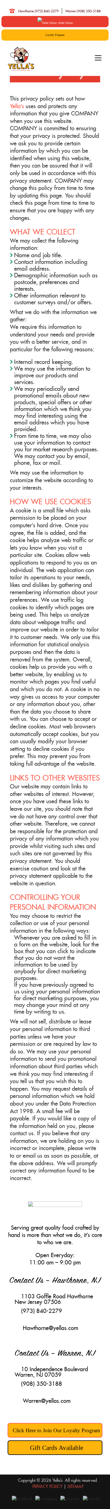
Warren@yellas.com (47, 1400)
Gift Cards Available (56, 1447)
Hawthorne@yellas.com (50, 1328)
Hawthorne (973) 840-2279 (38, 11)
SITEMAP (75, 1486)
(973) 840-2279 (41, 1310)
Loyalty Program (55, 34)
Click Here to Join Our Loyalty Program (56, 1430)
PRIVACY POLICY (47, 1486)
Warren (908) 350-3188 (83, 11)
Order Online (65, 22)
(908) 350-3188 (41, 1383)
